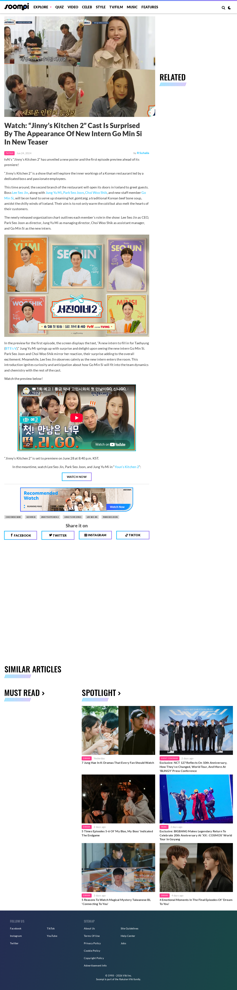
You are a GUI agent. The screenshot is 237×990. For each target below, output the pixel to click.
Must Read (22, 692)
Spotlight (99, 692)
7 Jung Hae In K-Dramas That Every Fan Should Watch (118, 762)
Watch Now (77, 476)
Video (73, 7)
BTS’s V (10, 348)
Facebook (22, 535)
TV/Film (9, 153)
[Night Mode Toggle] (229, 8)
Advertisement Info (95, 965)
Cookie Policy (92, 950)
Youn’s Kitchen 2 (127, 467)
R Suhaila (143, 153)
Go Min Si (31, 517)
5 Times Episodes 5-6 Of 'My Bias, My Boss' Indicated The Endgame (117, 833)
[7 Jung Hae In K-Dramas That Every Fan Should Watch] (118, 730)
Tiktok (134, 535)
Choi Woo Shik (96, 192)
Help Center (128, 935)
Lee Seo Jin (20, 192)
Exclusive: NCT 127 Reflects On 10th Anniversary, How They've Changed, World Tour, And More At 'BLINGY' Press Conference (193, 766)
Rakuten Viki (126, 979)
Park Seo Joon (73, 192)
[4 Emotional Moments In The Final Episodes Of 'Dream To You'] (196, 867)
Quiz (59, 7)
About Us (89, 928)
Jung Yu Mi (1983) (72, 517)
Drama (86, 758)
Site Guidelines (129, 928)
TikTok (51, 928)
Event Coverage (169, 758)
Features (149, 7)
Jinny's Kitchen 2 (50, 517)
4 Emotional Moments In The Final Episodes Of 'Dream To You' (196, 902)
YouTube (52, 935)
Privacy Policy (92, 943)
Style (101, 7)
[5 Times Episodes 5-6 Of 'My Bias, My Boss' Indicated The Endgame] (118, 799)
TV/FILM (116, 7)
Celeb (87, 7)
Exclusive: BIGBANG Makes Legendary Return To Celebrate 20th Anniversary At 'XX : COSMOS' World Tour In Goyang (196, 835)
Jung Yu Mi (54, 192)
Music (132, 7)
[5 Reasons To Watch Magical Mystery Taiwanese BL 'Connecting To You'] (118, 867)
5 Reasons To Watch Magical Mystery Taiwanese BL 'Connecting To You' (116, 902)
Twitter (59, 535)
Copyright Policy (94, 958)
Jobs (123, 943)
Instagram (96, 535)
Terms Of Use (92, 935)
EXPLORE (41, 7)
